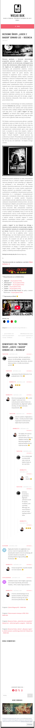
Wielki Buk (17, 15)
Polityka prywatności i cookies (27, 721)
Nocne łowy (17, 327)
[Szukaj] (30, 695)
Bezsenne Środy (10, 327)
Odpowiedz (29, 354)
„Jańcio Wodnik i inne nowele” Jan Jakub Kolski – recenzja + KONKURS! (8, 335)
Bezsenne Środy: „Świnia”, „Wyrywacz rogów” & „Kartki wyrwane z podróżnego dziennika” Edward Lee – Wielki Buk (17, 631)
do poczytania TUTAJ (16, 281)
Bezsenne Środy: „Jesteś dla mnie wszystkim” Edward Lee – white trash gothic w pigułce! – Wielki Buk (17, 622)
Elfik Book (5, 546)
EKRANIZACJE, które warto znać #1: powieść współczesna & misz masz (25, 335)
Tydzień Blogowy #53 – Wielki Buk (17, 607)
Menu (18, 26)
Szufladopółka (6, 578)
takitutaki (5, 354)
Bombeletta (12, 382)
